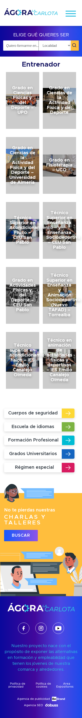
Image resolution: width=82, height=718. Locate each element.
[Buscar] (75, 45)
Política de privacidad (16, 685)
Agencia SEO (33, 705)
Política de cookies (43, 685)
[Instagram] (41, 628)
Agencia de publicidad (33, 699)
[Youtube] (58, 628)
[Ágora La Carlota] (31, 15)
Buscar (21, 536)
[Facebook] (23, 628)
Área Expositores (65, 685)
